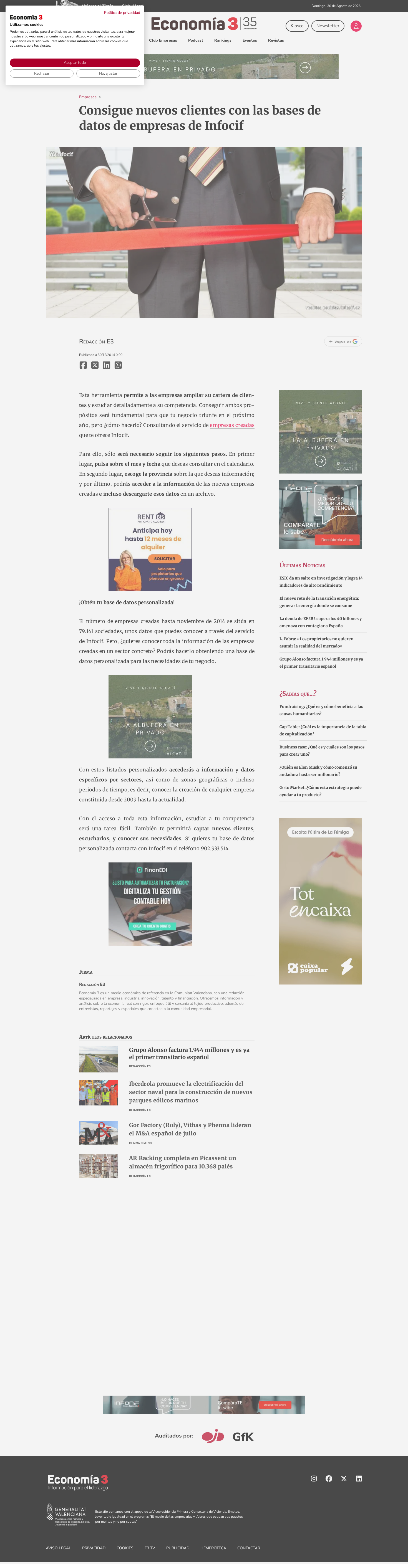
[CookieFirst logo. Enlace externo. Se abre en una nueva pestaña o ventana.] (26, 17)
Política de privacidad (122, 12)
